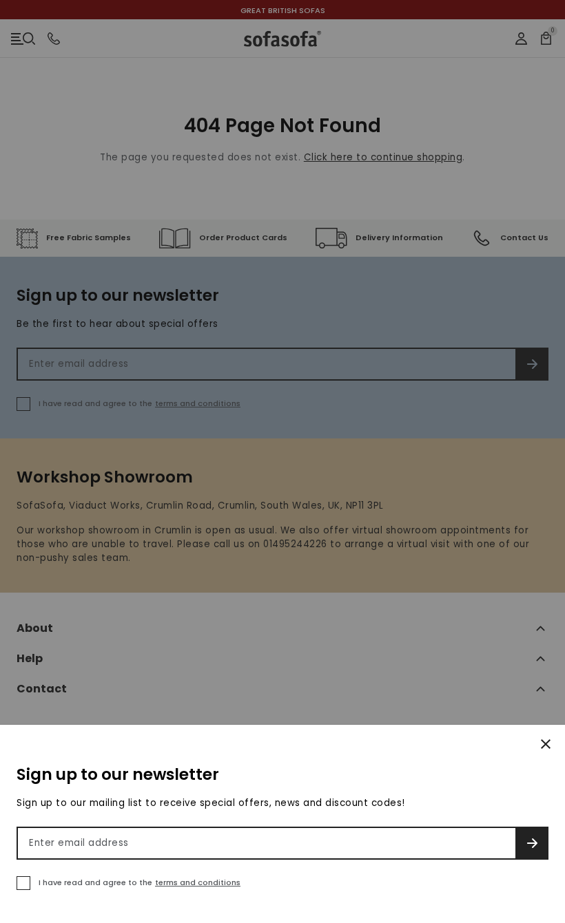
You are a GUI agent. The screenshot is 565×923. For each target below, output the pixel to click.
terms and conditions (197, 882)
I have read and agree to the (139, 882)
